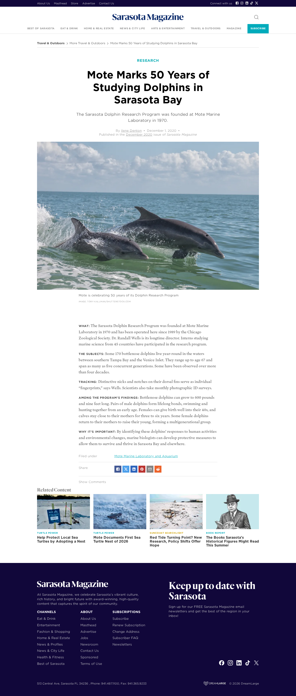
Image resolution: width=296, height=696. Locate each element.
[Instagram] (241, 3)
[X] (256, 665)
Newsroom (89, 644)
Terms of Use (91, 663)
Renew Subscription (128, 625)
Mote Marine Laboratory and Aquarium (146, 456)
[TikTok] (251, 3)
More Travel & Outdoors (87, 43)
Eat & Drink (69, 28)
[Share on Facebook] (117, 469)
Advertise (88, 3)
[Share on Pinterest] (141, 469)
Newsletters (122, 644)
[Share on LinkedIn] (133, 469)
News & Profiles (50, 644)
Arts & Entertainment (168, 28)
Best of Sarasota (40, 28)
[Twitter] (256, 3)
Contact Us (106, 3)
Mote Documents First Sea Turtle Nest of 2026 (116, 539)
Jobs (84, 638)
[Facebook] (237, 3)
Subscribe (258, 28)
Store (74, 3)
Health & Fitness (50, 657)
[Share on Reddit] (158, 469)
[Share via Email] (149, 469)
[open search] (256, 17)
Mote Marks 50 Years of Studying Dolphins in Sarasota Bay (153, 43)
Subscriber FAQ (125, 638)
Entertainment (48, 625)
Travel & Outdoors (206, 28)
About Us (43, 3)
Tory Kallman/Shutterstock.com (109, 301)
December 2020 (139, 134)
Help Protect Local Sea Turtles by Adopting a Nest (61, 539)
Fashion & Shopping (53, 631)
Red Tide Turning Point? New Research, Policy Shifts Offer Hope (176, 541)
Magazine (234, 28)
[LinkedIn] (246, 3)
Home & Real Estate (99, 28)
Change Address (126, 631)
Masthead (60, 3)
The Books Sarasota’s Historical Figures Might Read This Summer (232, 541)
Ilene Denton (131, 130)
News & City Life (132, 28)
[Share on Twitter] (125, 469)
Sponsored (89, 657)
